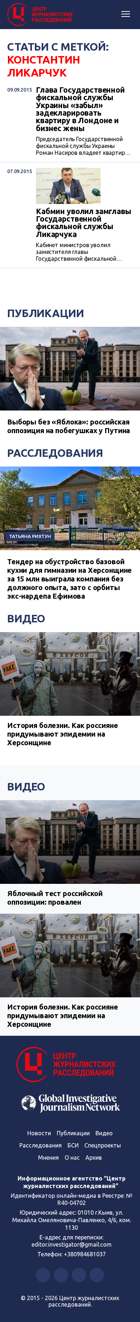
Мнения (48, 1157)
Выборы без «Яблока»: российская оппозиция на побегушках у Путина (68, 426)
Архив (93, 1157)
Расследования (55, 453)
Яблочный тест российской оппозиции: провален (54, 897)
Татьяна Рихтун (30, 536)
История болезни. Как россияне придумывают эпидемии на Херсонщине (62, 734)
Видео (26, 618)
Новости (39, 1133)
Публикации (45, 313)
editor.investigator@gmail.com (72, 1244)
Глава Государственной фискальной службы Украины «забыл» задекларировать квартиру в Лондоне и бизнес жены (80, 109)
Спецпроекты (102, 1145)
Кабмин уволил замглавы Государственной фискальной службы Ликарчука (83, 223)
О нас (72, 1157)
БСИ (73, 1145)
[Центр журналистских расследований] (41, 15)
